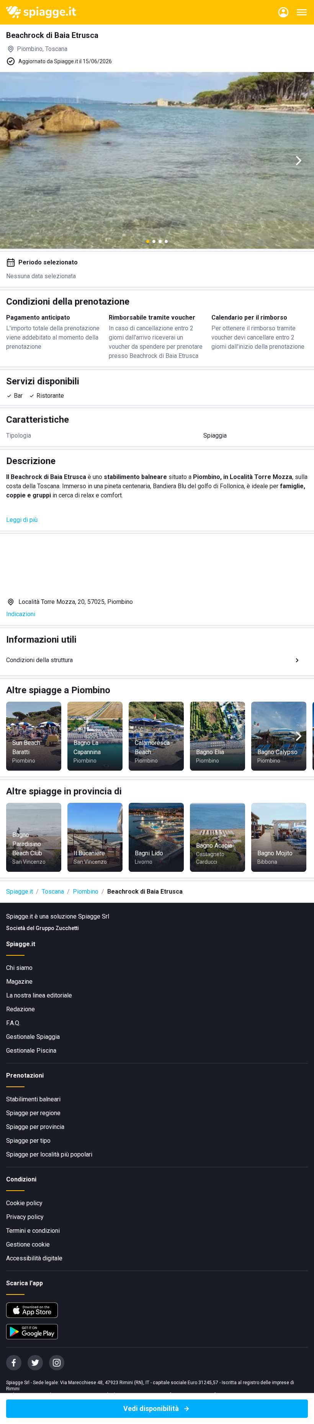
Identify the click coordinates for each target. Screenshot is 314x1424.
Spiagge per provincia (35, 1126)
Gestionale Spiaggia (33, 1036)
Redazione (20, 1009)
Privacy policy (25, 1217)
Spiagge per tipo (28, 1140)
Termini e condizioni (33, 1230)
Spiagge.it (19, 891)
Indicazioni (20, 614)
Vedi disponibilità (151, 1408)
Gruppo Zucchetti (57, 928)
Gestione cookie (28, 1244)
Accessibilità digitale (34, 1258)
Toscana (53, 891)
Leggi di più (22, 519)
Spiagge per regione (33, 1113)
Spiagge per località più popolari (49, 1154)
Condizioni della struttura (39, 660)
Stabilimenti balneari (33, 1099)
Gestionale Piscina (31, 1050)
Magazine (19, 981)
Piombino (85, 891)
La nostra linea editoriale (39, 995)
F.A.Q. (13, 1023)
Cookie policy (24, 1203)
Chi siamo (19, 967)
